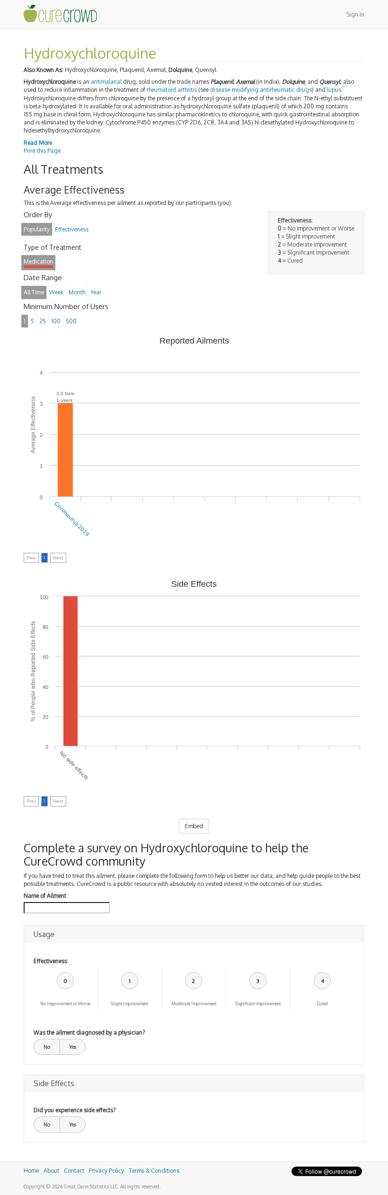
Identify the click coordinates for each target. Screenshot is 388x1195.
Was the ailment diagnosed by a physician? (89, 1032)
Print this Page (42, 150)
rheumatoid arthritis (172, 89)
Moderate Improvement (193, 1003)
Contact (74, 1170)
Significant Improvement (258, 1003)
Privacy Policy (106, 1170)
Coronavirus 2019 (71, 519)
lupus (334, 89)
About (51, 1170)
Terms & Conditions (154, 1170)
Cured (322, 1003)
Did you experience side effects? (74, 1110)
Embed (194, 826)
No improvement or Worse (65, 1003)
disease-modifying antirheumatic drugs (261, 89)
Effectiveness (50, 961)
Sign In (355, 14)
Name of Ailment (45, 895)
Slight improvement (129, 1003)
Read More (38, 142)
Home (31, 1170)
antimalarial (106, 81)
